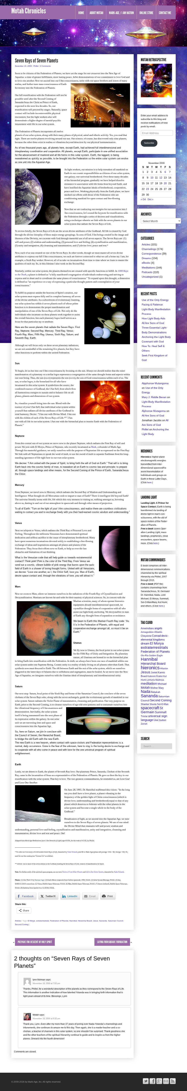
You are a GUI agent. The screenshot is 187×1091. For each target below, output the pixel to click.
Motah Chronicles (28, 11)
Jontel (154, 672)
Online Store (146, 13)
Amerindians (147, 628)
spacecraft (150, 708)
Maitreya (159, 680)
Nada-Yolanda (72, 852)
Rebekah (155, 692)
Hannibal (73, 921)
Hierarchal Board (85, 921)
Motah (145, 687)
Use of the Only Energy (155, 299)
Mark (93, 447)
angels (158, 628)
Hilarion (164, 668)
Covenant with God (153, 341)
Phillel (35, 66)
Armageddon (147, 632)
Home (81, 13)
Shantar (145, 704)
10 (151, 177)
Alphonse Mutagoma (154, 410)
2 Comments (45, 66)
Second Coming (21, 924)
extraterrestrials (42, 921)
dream (145, 643)
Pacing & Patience (152, 304)
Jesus (95, 921)
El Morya (31, 921)
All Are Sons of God (153, 323)
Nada (145, 691)
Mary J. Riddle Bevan (154, 397)
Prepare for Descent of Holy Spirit (35, 942)
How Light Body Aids (153, 318)
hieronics (150, 667)
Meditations (148, 267)
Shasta (153, 704)
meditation (149, 683)
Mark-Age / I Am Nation (121, 13)
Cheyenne (146, 635)
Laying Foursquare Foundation (112, 942)
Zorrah (144, 724)
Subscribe (149, 143)
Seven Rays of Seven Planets (36, 60)
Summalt (160, 712)
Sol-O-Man (162, 704)
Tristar (144, 716)
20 (165, 183)
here (149, 482)
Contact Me (165, 13)
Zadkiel (162, 720)
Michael (162, 683)
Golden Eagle (156, 655)
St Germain (152, 710)
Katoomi (152, 676)
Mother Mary (157, 687)
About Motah (96, 13)
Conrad (156, 635)
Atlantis (158, 632)
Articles (18, 921)
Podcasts (147, 272)
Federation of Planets (59, 921)
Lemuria (151, 680)
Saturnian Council (115, 921)
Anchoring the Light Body (156, 336)
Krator (159, 676)
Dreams (146, 258)
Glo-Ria (144, 655)
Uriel (156, 720)
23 (147, 189)
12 (160, 177)
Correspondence (151, 253)
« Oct (143, 199)
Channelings (149, 249)
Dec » (150, 199)
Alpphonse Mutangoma (155, 383)
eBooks (146, 262)
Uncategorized (150, 276)
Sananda (103, 921)
